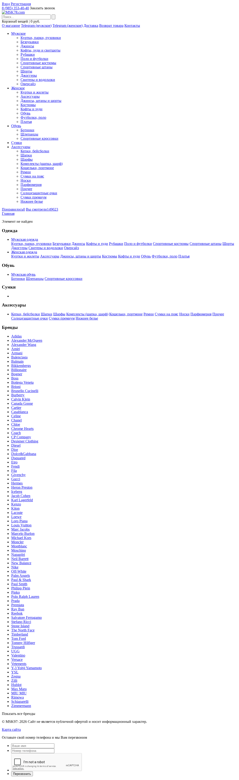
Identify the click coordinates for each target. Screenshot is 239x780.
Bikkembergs (21, 366)
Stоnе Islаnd (20, 626)
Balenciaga (19, 357)
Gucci (15, 479)
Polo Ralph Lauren (25, 597)
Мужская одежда (24, 239)
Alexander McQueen (26, 340)
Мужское (18, 33)
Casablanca (19, 412)
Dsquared (18, 458)
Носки (26, 180)
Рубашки (28, 54)
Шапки (26, 155)
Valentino (18, 655)
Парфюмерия (31, 185)
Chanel (16, 420)
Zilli (14, 680)
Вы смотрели (42, 209)
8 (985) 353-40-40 (15, 8)
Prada (15, 601)
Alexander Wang (23, 345)
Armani (16, 353)
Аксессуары (30, 96)
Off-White (18, 571)
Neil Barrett (19, 559)
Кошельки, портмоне (37, 168)
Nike (14, 567)
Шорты (26, 71)
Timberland (19, 634)
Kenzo (16, 504)
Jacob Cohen (20, 496)
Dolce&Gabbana (23, 454)
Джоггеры (29, 75)
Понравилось (13, 209)
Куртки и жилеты (35, 92)
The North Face (23, 630)
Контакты (132, 26)
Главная (8, 214)
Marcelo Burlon (23, 534)
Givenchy (18, 475)
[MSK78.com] (13, 12)
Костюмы (28, 105)
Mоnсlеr (17, 542)
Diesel (16, 445)
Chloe (15, 424)
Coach (16, 433)
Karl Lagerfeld (22, 500)
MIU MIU (19, 693)
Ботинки (27, 130)
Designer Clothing (24, 441)
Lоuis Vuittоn (21, 525)
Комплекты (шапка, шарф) (42, 164)
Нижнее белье (32, 201)
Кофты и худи (31, 109)
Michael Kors (21, 538)
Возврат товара (111, 26)
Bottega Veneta (22, 382)
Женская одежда (24, 252)
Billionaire (19, 370)
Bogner (16, 374)
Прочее (26, 189)
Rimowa (17, 697)
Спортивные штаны (37, 67)
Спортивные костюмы (38, 63)
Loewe (16, 517)
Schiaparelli (19, 701)
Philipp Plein (20, 588)
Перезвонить (22, 774)
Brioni (16, 387)
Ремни (26, 172)
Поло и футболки (34, 59)
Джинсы (27, 46)
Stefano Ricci (21, 622)
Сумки (16, 143)
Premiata (17, 605)
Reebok (17, 613)
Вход (6, 4)
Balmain (17, 361)
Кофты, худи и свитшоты (40, 50)
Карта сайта (11, 729)
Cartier (16, 408)
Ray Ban (17, 609)
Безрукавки (30, 42)
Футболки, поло (33, 117)
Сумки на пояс (32, 176)
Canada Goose (22, 403)
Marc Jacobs (20, 529)
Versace (17, 660)
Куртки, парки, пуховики (41, 38)
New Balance (21, 563)
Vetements (18, 664)
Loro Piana (19, 521)
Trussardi (18, 647)
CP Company (21, 437)
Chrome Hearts (22, 429)
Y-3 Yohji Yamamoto (26, 668)
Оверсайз (28, 84)
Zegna (16, 676)
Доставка (91, 26)
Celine (16, 416)
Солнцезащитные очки (39, 193)
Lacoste (17, 513)
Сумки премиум (33, 197)
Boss (14, 378)
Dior (14, 450)
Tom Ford (18, 639)
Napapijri (18, 555)
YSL (14, 672)
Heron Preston (21, 487)
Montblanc (19, 546)
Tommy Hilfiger (23, 643)
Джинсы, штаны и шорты (41, 101)
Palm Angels (20, 576)
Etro (14, 462)
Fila (14, 471)
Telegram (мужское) (36, 26)
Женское (18, 88)
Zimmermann (21, 706)
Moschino (18, 550)
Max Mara (19, 689)
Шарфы (27, 159)
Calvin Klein (20, 399)
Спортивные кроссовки (39, 138)
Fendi (15, 466)
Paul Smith (19, 584)
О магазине (11, 26)
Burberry (18, 395)
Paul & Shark (21, 580)
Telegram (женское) (68, 26)
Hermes (17, 483)
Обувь (25, 113)
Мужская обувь (23, 274)
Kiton (15, 508)
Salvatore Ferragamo (26, 618)
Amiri (15, 349)
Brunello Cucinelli (24, 391)
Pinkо (15, 592)
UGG (15, 651)
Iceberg (16, 492)
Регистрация (21, 4)
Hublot (16, 685)
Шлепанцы (29, 134)
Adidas (16, 336)
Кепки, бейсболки (35, 151)
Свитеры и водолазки (38, 80)
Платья (26, 122)
